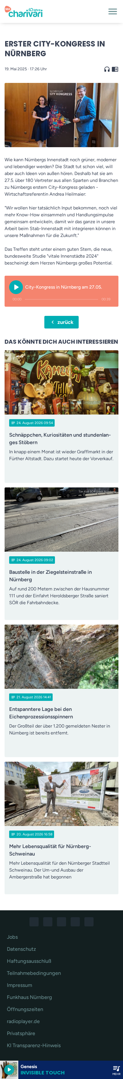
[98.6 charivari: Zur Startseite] (55, 11)
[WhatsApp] (61, 921)
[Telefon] (75, 921)
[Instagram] (47, 921)
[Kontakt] (89, 921)
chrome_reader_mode (115, 69)
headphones (107, 69)
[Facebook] (34, 921)
